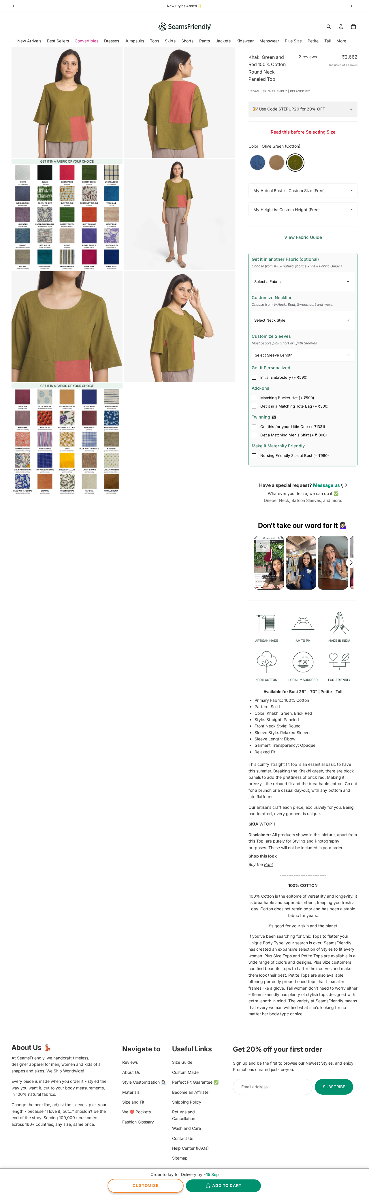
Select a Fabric (267, 281)
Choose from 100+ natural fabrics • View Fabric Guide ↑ (297, 266)
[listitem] (341, 40)
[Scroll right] (351, 563)
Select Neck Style (269, 320)
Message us (326, 485)
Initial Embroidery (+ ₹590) (284, 377)
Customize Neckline (292, 301)
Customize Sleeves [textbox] (285, 339)
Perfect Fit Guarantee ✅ (195, 1082)
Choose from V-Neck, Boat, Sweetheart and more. (292, 304)
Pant (268, 864)
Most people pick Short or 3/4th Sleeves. (285, 343)
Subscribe (334, 1086)
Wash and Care (186, 1128)
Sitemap (180, 1157)
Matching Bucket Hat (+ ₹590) (287, 397)
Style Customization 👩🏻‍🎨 (144, 1082)
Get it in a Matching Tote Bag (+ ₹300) (294, 406)
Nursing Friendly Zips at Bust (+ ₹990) (294, 455)
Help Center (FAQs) (190, 1147)
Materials (131, 1091)
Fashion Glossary (138, 1121)
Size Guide (182, 1062)
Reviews (130, 1062)
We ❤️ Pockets (136, 1111)
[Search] (328, 26)
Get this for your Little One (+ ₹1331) (292, 426)
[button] (269, 563)
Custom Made (185, 1072)
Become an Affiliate (190, 1091)
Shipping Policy (186, 1101)
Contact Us (182, 1138)
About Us (131, 1072)
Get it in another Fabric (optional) (297, 262)
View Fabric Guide (303, 237)
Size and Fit (133, 1101)
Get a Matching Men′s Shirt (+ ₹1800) (293, 435)
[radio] (257, 162)
